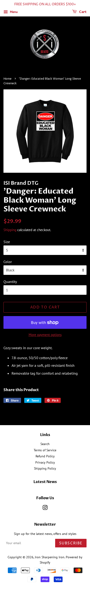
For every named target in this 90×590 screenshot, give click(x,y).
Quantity (10, 281)
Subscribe (71, 543)
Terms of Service (45, 450)
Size (6, 241)
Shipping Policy (45, 468)
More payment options (45, 335)
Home (7, 79)
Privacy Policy (45, 462)
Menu (13, 12)
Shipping (9, 230)
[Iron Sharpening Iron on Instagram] (45, 508)
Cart (82, 12)
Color (7, 261)
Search (45, 444)
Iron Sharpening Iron (49, 557)
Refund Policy (45, 456)
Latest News (45, 481)
